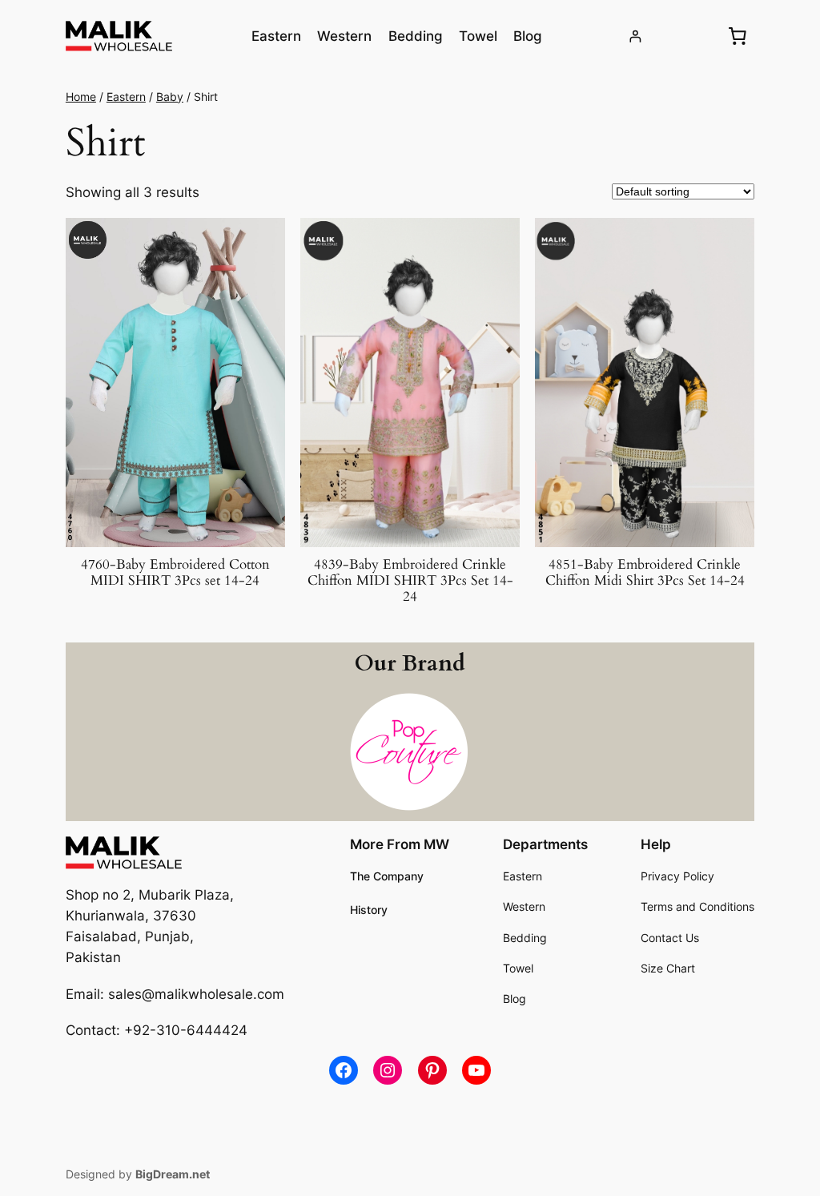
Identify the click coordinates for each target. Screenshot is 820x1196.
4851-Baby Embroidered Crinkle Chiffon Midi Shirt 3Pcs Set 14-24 (645, 573)
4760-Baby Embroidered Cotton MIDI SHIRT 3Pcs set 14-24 (175, 573)
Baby (169, 96)
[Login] (635, 36)
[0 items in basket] (737, 36)
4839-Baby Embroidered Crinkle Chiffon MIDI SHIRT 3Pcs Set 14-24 (410, 581)
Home (81, 96)
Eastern (126, 96)
